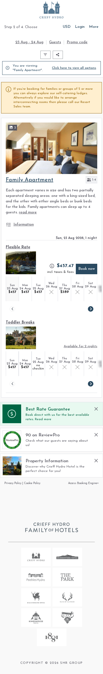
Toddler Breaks (20, 322)
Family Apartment (29, 180)
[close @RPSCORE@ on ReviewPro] (96, 434)
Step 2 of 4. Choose (20, 27)
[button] (91, 179)
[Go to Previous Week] (12, 309)
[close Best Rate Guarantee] (96, 408)
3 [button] (15, 127)
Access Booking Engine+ (83, 483)
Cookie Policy (32, 483)
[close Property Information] (96, 460)
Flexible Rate (18, 247)
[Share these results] (58, 55)
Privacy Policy (12, 483)
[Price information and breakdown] (52, 266)
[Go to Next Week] (90, 309)
